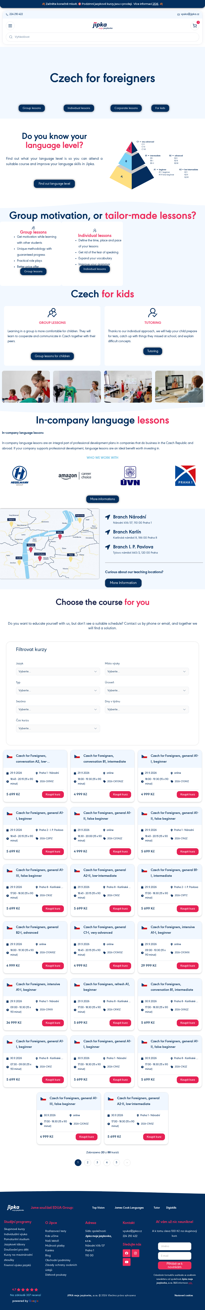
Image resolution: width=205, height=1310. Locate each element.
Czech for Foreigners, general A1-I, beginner (174, 758)
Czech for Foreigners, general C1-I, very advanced (104, 930)
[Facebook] (127, 1253)
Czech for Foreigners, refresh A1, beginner (106, 987)
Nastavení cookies (184, 1295)
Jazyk (19, 663)
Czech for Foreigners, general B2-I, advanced (37, 930)
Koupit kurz (53, 794)
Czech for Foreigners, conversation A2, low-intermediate (31, 759)
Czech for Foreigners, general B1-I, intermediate (174, 873)
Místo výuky (112, 663)
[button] (32, 108)
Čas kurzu (22, 720)
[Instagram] (135, 1253)
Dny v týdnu (112, 701)
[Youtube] (127, 1262)
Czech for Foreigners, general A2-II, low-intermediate (104, 873)
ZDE (155, 3)
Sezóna (21, 701)
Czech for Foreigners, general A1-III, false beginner (40, 873)
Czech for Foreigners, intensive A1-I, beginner (173, 930)
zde (190, 1283)
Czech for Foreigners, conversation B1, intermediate (104, 758)
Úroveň (109, 682)
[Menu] (10, 25)
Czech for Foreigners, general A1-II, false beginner (107, 815)
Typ (18, 682)
